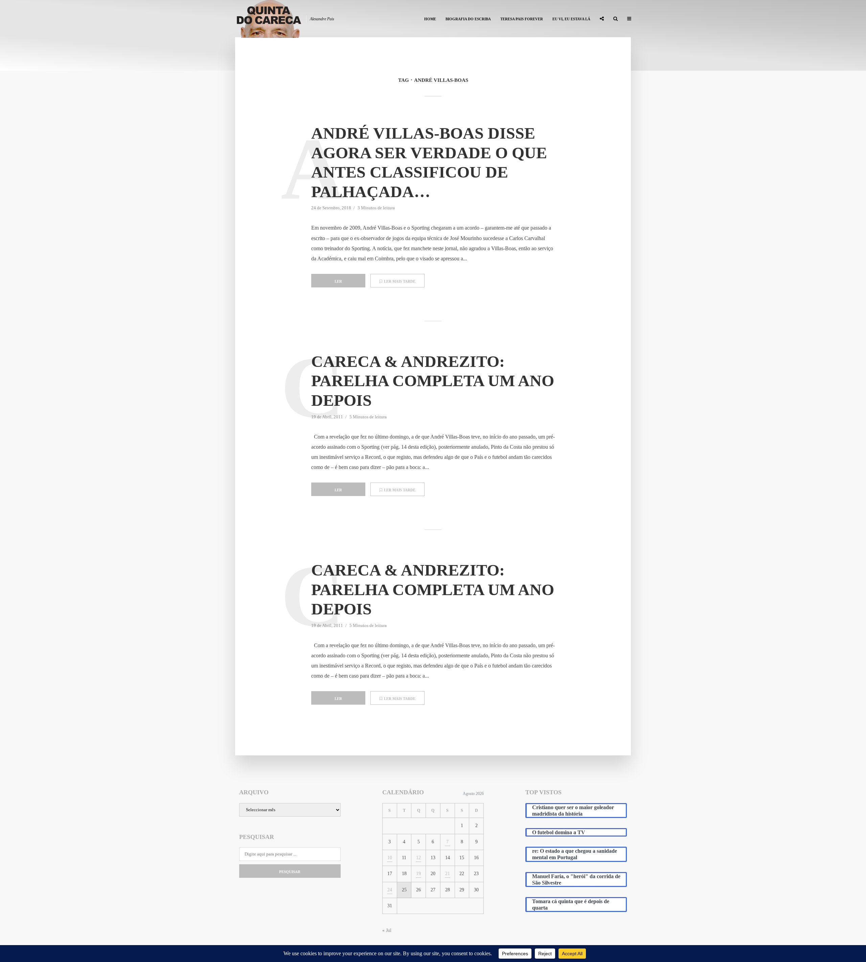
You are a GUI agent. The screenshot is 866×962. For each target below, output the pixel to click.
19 (418, 873)
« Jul (386, 930)
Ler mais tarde (399, 281)
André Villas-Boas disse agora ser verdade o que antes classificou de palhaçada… (429, 162)
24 (389, 889)
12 (418, 857)
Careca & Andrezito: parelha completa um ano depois (432, 380)
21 (447, 873)
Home (430, 19)
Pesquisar (289, 872)
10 (389, 857)
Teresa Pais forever (521, 19)
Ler (338, 281)
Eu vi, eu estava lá (571, 19)
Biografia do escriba (468, 19)
